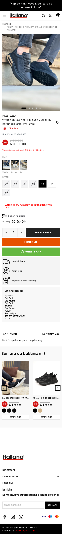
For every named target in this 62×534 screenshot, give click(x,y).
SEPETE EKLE (42, 232)
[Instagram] (13, 517)
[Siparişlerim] (50, 16)
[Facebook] (4, 517)
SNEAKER (6, 24)
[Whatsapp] (21, 517)
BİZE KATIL (52, 505)
